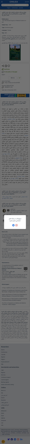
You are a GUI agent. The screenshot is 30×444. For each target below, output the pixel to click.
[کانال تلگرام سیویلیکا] (13, 225)
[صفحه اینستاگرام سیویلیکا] (16, 225)
